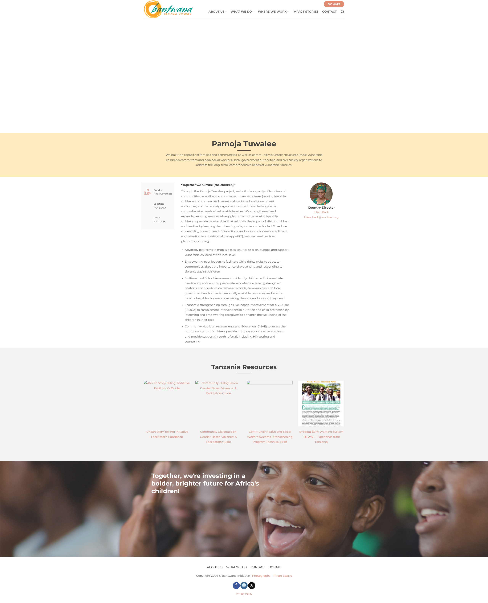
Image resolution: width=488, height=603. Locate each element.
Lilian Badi (321, 212)
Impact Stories (306, 11)
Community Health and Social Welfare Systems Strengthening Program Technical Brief (269, 436)
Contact (329, 11)
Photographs (261, 575)
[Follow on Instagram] (243, 585)
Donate (334, 4)
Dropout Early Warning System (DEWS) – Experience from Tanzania (321, 436)
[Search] (340, 11)
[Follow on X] (251, 585)
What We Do (241, 11)
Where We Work (272, 11)
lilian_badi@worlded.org (321, 217)
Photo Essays (282, 575)
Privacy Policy (244, 594)
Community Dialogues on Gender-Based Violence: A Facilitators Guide (218, 436)
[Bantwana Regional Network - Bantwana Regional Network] (168, 9)
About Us (217, 11)
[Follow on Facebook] (236, 585)
